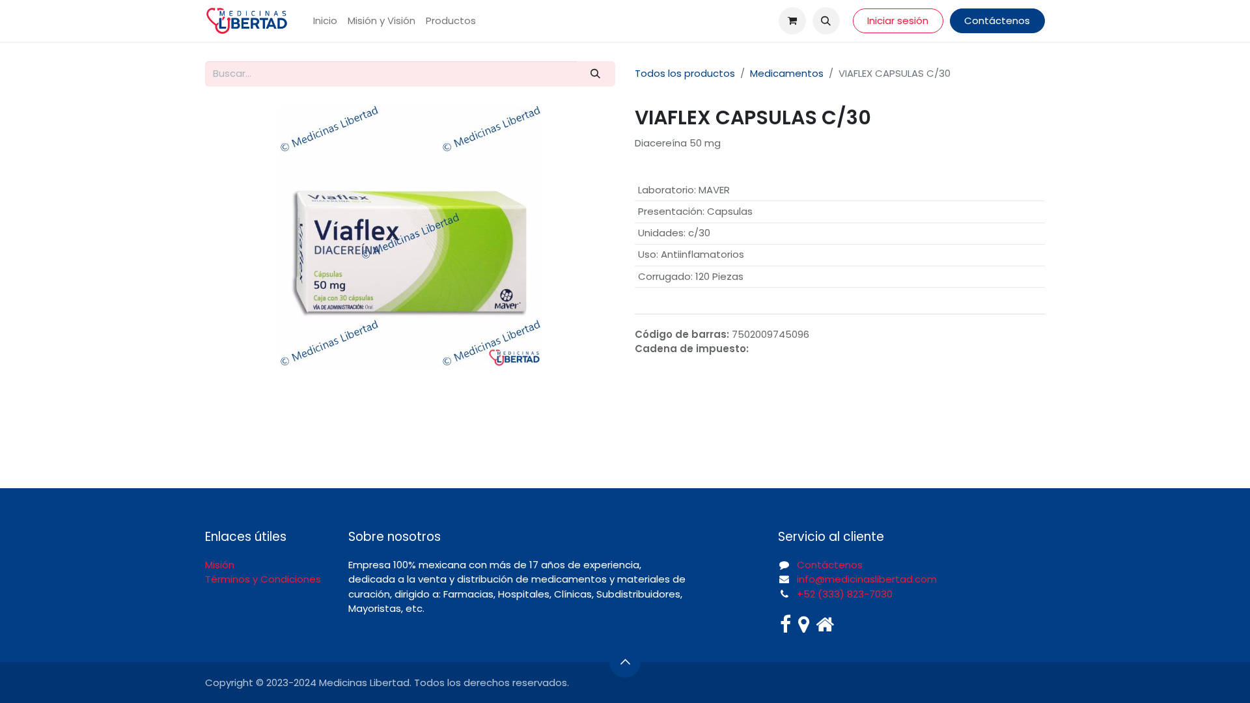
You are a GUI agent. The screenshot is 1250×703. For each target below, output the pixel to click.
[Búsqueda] (595, 74)
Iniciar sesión (897, 20)
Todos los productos (685, 73)
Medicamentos (787, 73)
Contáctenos (997, 20)
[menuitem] (325, 21)
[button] (826, 20)
